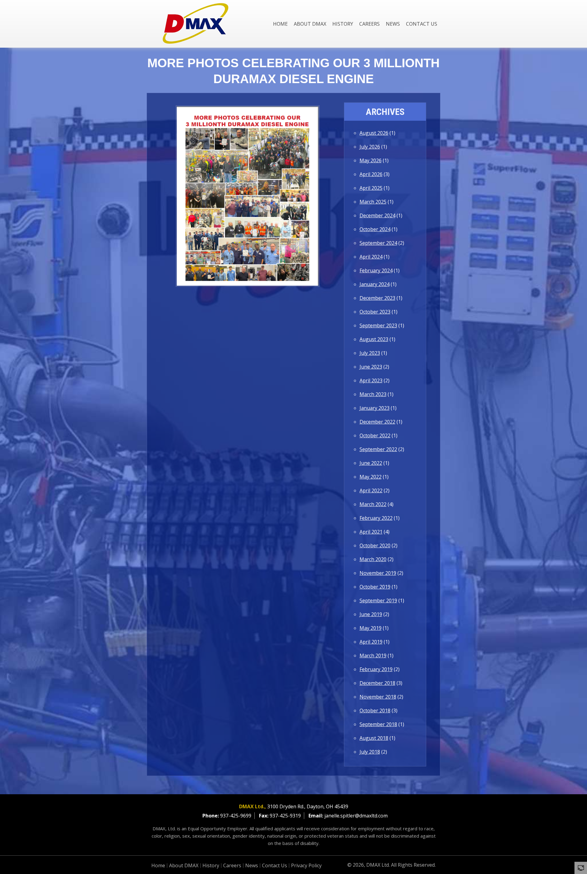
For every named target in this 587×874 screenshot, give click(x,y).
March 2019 (373, 655)
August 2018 (374, 738)
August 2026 (374, 133)
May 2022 (371, 476)
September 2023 (378, 325)
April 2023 (371, 380)
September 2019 (378, 600)
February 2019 (376, 669)
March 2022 (373, 504)
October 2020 (375, 545)
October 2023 (375, 311)
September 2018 (378, 724)
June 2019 (371, 614)
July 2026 (370, 146)
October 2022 (375, 435)
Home (280, 23)
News (393, 23)
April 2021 (371, 531)
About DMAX (310, 23)
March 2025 (373, 201)
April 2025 (371, 188)
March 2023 (373, 394)
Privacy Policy (306, 865)
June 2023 (371, 366)
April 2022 (371, 490)
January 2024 (374, 284)
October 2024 (375, 229)
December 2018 (377, 683)
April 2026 (371, 174)
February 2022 (376, 518)
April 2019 (371, 641)
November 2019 (378, 573)
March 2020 (373, 559)
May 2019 (371, 628)
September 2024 (378, 243)
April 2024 (371, 256)
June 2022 (371, 463)
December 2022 (377, 421)
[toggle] (581, 868)
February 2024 (376, 270)
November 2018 (378, 696)
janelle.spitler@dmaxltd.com (356, 815)
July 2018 (370, 751)
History (342, 23)
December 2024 (377, 215)
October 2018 (375, 710)
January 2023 (374, 408)
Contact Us (421, 23)
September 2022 (378, 449)
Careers (369, 23)
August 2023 (374, 339)
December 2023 (377, 298)
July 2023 (370, 353)
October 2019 (375, 586)
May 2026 (371, 160)
